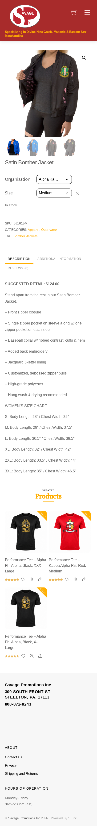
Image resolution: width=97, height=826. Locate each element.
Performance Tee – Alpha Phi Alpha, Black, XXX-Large (25, 565)
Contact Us (13, 757)
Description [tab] (19, 259)
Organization (17, 179)
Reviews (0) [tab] (18, 268)
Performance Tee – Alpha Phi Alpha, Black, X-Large (25, 642)
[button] (84, 58)
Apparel (33, 230)
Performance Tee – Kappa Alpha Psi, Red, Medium (67, 565)
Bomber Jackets (25, 236)
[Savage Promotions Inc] (25, 15)
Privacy (11, 765)
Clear (79, 193)
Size (9, 193)
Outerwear (49, 230)
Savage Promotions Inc (24, 818)
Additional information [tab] (59, 259)
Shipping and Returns (21, 774)
